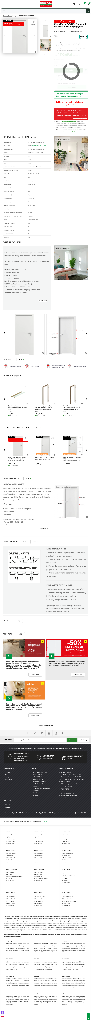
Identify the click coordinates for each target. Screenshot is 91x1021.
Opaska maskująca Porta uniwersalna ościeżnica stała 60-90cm (17, 407)
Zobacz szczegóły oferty (80, 118)
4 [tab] (49, 359)
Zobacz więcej (35, 674)
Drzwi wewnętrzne (16, 16)
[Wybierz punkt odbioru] (74, 4)
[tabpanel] (24, 334)
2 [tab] (44, 359)
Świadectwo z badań (79, 366)
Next (34, 35)
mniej (20, 359)
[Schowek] (84, 4)
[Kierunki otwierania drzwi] (24, 583)
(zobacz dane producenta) (39, 145)
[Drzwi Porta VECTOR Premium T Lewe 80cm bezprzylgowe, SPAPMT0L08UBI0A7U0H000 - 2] (18, 446)
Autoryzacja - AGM (15, 366)
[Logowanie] (79, 4)
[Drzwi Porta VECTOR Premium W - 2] (45, 446)
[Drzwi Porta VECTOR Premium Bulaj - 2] (73, 446)
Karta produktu (35, 366)
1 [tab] (41, 359)
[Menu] (2, 4)
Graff (45, 821)
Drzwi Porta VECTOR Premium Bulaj (72, 458)
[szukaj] (88, 10)
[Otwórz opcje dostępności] (2, 1012)
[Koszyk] (89, 4)
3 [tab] (47, 359)
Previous (5, 35)
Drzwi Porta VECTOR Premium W (45, 457)
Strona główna (7, 16)
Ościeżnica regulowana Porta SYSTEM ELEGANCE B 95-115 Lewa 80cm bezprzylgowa (44, 407)
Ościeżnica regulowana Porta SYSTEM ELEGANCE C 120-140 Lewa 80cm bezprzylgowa (72, 407)
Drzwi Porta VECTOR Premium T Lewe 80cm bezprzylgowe (17, 458)
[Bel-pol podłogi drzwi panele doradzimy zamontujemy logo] (46, 4)
